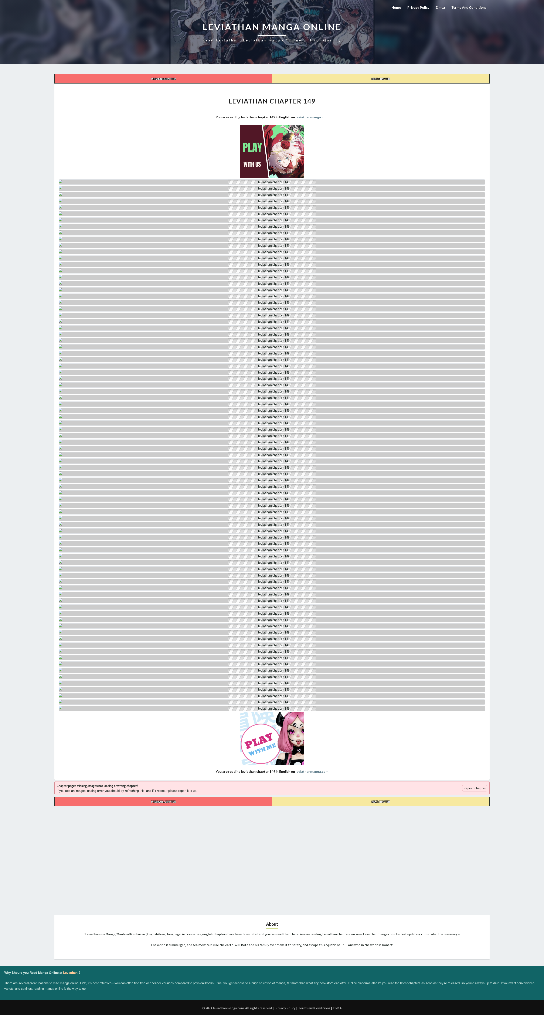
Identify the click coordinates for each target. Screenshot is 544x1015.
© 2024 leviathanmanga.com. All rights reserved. (237, 1008)
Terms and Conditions (468, 7)
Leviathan (70, 972)
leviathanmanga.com (312, 117)
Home (396, 7)
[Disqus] (272, 859)
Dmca (440, 7)
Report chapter (474, 788)
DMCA (337, 1008)
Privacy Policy (418, 7)
